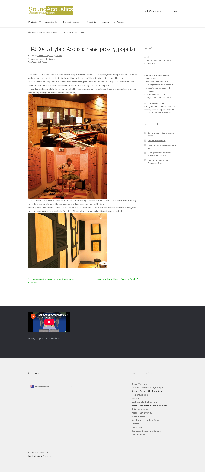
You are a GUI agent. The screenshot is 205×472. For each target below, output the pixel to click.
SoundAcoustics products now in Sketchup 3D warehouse (51, 280)
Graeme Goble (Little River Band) (147, 391)
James (59, 55)
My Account (119, 22)
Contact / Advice (71, 22)
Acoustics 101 (51, 22)
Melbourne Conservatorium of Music (149, 405)
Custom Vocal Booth (156, 140)
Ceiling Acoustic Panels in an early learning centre (160, 154)
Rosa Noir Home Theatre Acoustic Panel (116, 279)
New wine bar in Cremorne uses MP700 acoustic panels (161, 134)
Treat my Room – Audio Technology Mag (158, 161)
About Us (91, 22)
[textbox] (154, 409)
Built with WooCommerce (40, 456)
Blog (40, 32)
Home (34, 32)
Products (32, 22)
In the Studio (49, 59)
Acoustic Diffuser (39, 62)
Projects (105, 22)
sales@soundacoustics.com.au (158, 60)
